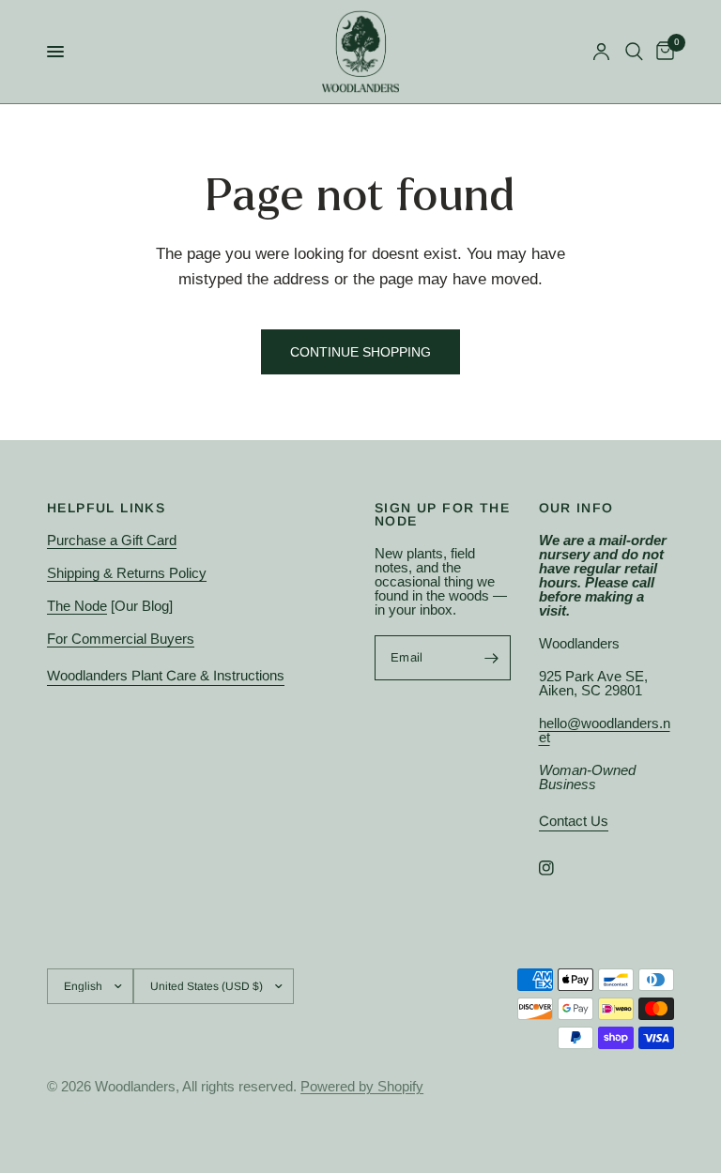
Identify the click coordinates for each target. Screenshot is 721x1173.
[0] (662, 51)
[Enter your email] (492, 657)
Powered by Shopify (361, 1086)
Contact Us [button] (573, 821)
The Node (77, 606)
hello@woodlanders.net (604, 730)
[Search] (634, 51)
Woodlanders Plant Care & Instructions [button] (165, 675)
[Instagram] (559, 868)
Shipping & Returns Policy (127, 573)
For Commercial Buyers (120, 639)
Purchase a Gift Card (111, 540)
